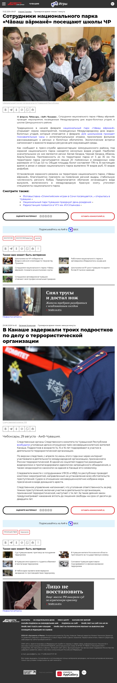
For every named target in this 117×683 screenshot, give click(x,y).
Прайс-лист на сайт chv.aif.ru (94, 623)
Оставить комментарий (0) (93, 216)
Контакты (25, 620)
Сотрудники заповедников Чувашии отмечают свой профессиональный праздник (35, 278)
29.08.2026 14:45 (10, 325)
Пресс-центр (63, 620)
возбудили (24, 445)
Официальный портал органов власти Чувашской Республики (31, 103)
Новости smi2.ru (12, 317)
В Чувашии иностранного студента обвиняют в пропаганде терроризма (35, 563)
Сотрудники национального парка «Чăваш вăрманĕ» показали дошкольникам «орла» (34, 269)
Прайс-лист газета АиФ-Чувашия (36, 627)
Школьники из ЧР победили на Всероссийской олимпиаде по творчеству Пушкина (34, 261)
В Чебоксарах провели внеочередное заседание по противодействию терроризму (35, 572)
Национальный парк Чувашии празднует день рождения (57, 202)
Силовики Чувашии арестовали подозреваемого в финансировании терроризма (87, 564)
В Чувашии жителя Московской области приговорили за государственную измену (90, 553)
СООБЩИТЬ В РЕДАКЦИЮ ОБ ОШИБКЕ (36, 630)
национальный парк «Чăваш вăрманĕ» (89, 128)
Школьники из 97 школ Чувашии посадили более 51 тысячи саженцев (90, 269)
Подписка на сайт (70, 623)
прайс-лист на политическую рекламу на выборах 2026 (79, 627)
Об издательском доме (44, 620)
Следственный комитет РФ (15, 422)
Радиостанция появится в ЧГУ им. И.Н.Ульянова (51, 205)
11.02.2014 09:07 (9, 12)
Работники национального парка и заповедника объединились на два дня (88, 260)
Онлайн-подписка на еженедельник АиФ (39, 623)
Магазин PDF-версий (81, 620)
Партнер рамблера (46, 672)
